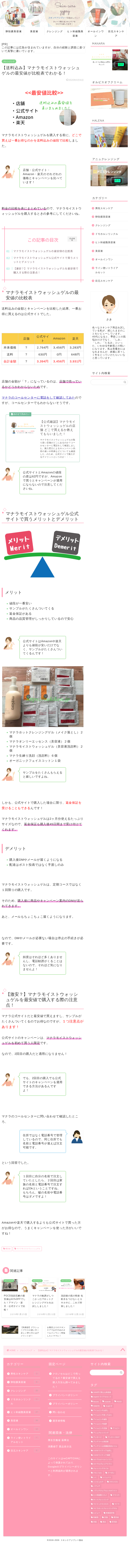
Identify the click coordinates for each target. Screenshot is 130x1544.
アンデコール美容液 (101, 1442)
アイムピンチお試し (101, 1410)
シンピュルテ (98, 1482)
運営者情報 (59, 1421)
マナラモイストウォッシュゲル (28, 1249)
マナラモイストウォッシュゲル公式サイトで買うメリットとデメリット (45, 260)
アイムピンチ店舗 (100, 1428)
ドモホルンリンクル (106, 234)
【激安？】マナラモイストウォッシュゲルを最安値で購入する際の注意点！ (45, 270)
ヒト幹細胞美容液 (75, 32)
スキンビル (113, 1482)
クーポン (111, 1473)
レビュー (96, 1513)
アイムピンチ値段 (100, 1419)
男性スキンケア (104, 208)
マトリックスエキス (101, 1504)
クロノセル (97, 1473)
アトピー (116, 1428)
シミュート (107, 1477)
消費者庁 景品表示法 (60, 1446)
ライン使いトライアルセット (106, 270)
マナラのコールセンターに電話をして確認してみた (38, 397)
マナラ (117, 1504)
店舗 (106, 1517)
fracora (96, 1402)
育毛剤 (114, 1522)
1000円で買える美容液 (102, 1392)
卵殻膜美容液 (14, 31)
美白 (104, 1522)
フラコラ (116, 1495)
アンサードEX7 (114, 1437)
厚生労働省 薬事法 (58, 1440)
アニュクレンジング (101, 1433)
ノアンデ (96, 1486)
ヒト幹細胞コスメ (100, 1495)
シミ (95, 1477)
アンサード (97, 1437)
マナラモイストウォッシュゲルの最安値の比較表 (43, 251)
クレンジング (55, 31)
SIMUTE (96, 1406)
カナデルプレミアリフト (102, 1464)
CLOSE (72, 239)
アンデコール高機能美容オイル (105, 1446)
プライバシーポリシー (65, 1395)
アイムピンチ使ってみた (102, 1415)
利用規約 (58, 1471)
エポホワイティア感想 (101, 1455)
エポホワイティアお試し (102, 1451)
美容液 (34, 31)
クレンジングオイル (101, 1468)
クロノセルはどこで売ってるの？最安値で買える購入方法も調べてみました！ (67, 1380)
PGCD (119, 1402)
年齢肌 (95, 1517)
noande (108, 1402)
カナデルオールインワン (102, 1459)
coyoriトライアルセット (102, 1397)
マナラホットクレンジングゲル (105, 1508)
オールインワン (96, 32)
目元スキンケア (116, 32)
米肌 (95, 1522)
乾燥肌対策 (110, 1513)
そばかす (109, 1406)
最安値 (7, 1249)
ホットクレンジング (101, 1499)
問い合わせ (59, 1412)
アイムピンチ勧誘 (100, 1424)
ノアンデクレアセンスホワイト (105, 1491)
